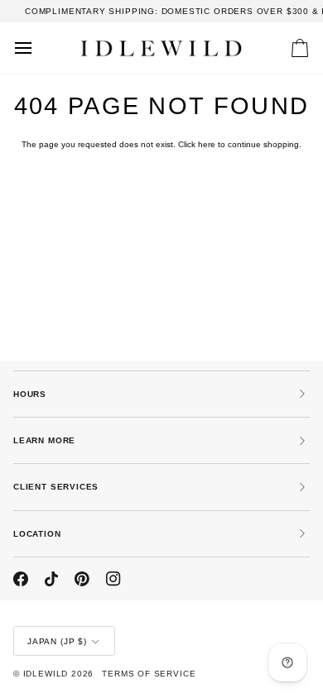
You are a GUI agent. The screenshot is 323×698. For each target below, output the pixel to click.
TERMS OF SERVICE (148, 673)
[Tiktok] (51, 578)
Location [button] (37, 533)
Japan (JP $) (57, 641)
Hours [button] (29, 394)
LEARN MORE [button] (44, 440)
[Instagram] (113, 578)
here (206, 144)
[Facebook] (20, 578)
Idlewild (46, 673)
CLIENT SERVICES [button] (56, 486)
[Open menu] (38, 48)
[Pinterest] (82, 578)
